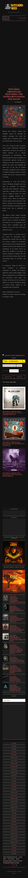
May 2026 (14, 749)
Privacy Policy (11, 858)
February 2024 (14, 827)
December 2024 (14, 798)
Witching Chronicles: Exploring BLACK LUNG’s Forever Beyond (12, 413)
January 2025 (14, 795)
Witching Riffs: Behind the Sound (11, 862)
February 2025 (14, 792)
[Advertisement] (14, 38)
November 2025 (14, 766)
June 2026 (14, 746)
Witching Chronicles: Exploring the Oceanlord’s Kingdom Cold (17, 638)
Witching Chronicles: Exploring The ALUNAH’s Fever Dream (12, 474)
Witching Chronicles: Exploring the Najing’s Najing (15, 679)
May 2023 (14, 853)
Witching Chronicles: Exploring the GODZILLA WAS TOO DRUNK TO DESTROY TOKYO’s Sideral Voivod (16, 649)
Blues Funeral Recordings (9, 365)
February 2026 (14, 757)
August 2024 (14, 810)
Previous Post (8, 376)
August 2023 (14, 844)
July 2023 (14, 847)
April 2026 (14, 751)
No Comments (18, 102)
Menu (6, 18)
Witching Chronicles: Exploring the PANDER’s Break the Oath (16, 609)
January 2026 (14, 760)
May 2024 (14, 818)
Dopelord (19, 365)
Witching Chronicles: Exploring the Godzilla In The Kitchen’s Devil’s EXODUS (16, 669)
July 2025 (14, 778)
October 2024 (14, 804)
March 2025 (14, 789)
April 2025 (14, 786)
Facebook (17, 292)
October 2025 (14, 769)
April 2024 (14, 821)
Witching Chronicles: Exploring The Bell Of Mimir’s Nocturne (17, 659)
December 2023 (14, 833)
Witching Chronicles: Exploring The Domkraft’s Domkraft (13, 443)
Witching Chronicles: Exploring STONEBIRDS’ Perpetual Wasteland (17, 599)
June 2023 (14, 850)
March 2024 (14, 824)
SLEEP (17, 858)
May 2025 (14, 783)
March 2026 (14, 754)
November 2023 (14, 836)
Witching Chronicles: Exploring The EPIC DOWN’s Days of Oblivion (17, 619)
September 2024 (14, 807)
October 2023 (14, 839)
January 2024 (14, 830)
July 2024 (14, 812)
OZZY (4, 858)
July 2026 (14, 743)
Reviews (14, 86)
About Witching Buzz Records (10, 857)
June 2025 (14, 781)
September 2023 (14, 842)
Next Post (19, 376)
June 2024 (14, 815)
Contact (20, 857)
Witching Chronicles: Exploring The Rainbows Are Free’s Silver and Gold (17, 628)
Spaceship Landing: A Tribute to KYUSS (12, 860)
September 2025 (14, 772)
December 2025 (14, 763)
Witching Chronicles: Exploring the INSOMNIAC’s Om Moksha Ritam (15, 688)
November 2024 (14, 801)
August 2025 (14, 775)
